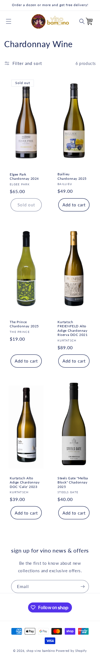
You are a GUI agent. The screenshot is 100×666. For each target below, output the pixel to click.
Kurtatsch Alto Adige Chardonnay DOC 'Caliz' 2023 (25, 482)
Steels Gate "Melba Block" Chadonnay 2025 (73, 482)
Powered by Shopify (71, 650)
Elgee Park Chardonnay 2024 (24, 176)
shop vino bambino (40, 650)
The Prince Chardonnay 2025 (24, 324)
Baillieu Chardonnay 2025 (72, 176)
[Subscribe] (82, 586)
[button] (8, 21)
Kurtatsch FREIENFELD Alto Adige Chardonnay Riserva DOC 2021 (73, 328)
